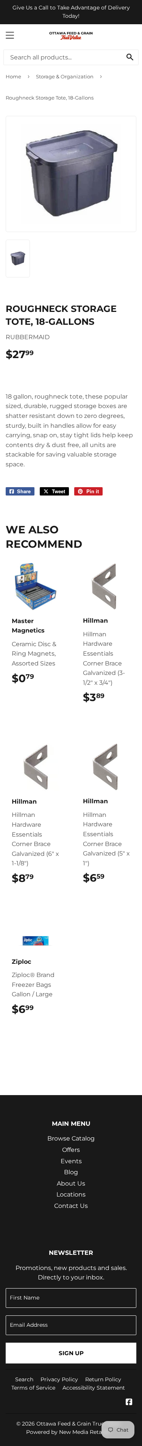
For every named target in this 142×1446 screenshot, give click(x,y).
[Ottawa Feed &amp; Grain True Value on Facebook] (129, 1402)
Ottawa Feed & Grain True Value (78, 1424)
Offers (71, 1149)
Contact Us (71, 1205)
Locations (71, 1194)
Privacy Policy (59, 1379)
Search (24, 1379)
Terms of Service (33, 1388)
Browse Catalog (71, 1138)
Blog (71, 1172)
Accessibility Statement (93, 1388)
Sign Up (71, 1353)
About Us (71, 1183)
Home (13, 76)
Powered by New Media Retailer (68, 1432)
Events (71, 1161)
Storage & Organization (65, 76)
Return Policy (103, 1379)
